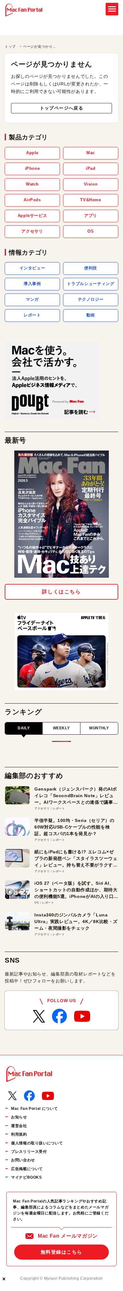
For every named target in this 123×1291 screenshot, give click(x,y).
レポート (32, 315)
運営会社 (19, 1126)
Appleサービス (32, 215)
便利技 (90, 268)
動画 (90, 315)
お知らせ (19, 1117)
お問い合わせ (23, 1160)
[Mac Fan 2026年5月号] (61, 514)
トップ (10, 46)
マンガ (32, 299)
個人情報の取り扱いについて (37, 1143)
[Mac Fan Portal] (23, 10)
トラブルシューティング (90, 283)
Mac (90, 152)
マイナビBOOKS (26, 1177)
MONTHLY (99, 728)
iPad (91, 168)
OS (90, 231)
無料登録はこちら (61, 1252)
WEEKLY (61, 728)
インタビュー (32, 268)
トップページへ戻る (62, 108)
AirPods (32, 199)
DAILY (24, 728)
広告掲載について (27, 1169)
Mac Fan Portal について (34, 1108)
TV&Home (90, 199)
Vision (91, 184)
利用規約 (19, 1134)
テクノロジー (91, 299)
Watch (32, 184)
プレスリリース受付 (29, 1151)
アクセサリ (32, 231)
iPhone (32, 168)
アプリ (90, 215)
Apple (32, 152)
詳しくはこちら (61, 591)
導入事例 (32, 283)
